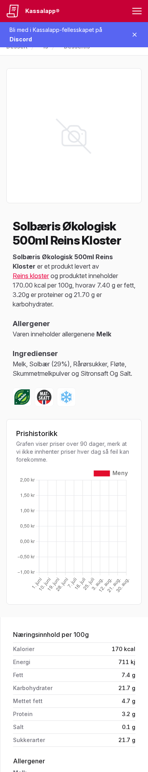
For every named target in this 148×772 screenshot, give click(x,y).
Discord (20, 39)
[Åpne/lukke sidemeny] (137, 11)
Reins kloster (31, 276)
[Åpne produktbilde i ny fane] (74, 135)
